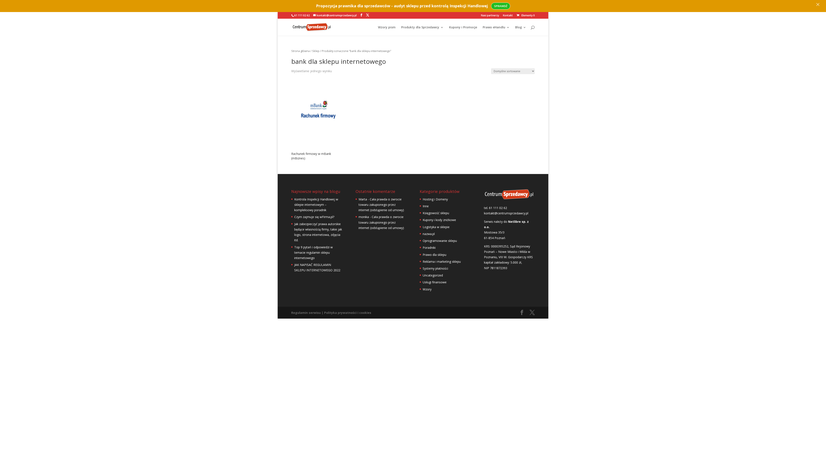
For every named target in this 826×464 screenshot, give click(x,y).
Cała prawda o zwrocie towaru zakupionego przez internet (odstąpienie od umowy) (381, 204)
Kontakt (508, 15)
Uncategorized (433, 275)
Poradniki (429, 248)
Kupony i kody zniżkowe (439, 220)
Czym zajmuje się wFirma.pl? (314, 217)
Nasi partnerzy (490, 15)
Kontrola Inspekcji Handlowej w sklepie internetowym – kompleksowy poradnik (316, 204)
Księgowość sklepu (436, 213)
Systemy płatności (435, 268)
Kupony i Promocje (463, 27)
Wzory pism (387, 27)
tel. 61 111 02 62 (495, 208)
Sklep (315, 51)
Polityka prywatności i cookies (347, 313)
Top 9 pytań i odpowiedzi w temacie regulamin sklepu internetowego (313, 252)
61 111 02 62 (302, 15)
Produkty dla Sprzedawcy (420, 27)
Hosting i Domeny (435, 199)
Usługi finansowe (435, 282)
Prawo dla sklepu (434, 255)
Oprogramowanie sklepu (440, 241)
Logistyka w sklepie (436, 227)
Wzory (427, 289)
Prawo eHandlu (494, 27)
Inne (426, 206)
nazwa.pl (429, 234)
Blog (518, 27)
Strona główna (300, 51)
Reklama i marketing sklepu (442, 261)
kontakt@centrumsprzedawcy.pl (506, 213)
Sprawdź (500, 6)
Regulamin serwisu (306, 313)
